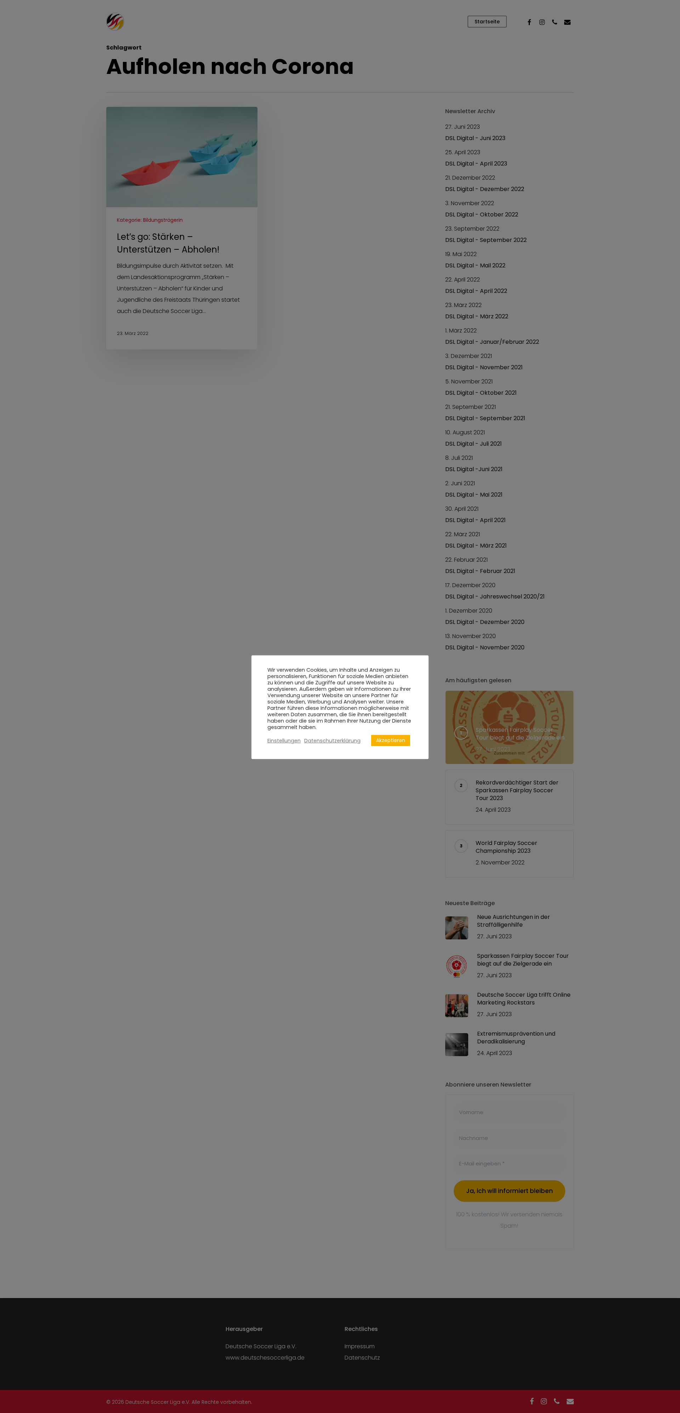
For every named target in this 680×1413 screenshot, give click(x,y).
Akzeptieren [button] (390, 740)
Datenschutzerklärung (332, 740)
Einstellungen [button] (284, 740)
